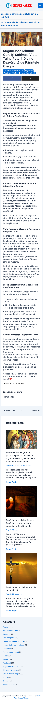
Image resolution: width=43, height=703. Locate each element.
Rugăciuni (29, 71)
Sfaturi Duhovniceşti (28, 73)
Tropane (6, 681)
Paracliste (7, 649)
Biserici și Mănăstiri (10, 631)
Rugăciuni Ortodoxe (11, 73)
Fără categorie (8, 638)
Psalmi (5, 659)
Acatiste (6, 627)
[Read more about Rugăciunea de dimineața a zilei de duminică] (21, 568)
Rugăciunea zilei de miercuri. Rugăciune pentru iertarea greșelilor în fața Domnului (20, 523)
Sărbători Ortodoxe (10, 670)
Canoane (6, 634)
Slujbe (5, 677)
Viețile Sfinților (9, 685)
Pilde (5, 656)
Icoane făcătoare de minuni (13, 645)
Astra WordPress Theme (27, 697)
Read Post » (12, 482)
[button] (2, 5)
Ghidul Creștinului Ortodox (13, 71)
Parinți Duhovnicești (11, 652)
